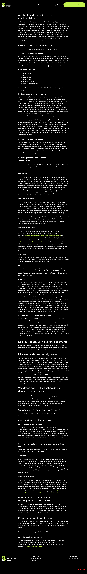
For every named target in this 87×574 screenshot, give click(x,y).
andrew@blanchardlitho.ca (34, 547)
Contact (49, 5)
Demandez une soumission (74, 5)
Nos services (33, 5)
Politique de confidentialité (18, 570)
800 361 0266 (73, 558)
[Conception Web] (81, 570)
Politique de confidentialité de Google (49, 493)
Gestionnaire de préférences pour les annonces (35, 242)
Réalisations (42, 5)
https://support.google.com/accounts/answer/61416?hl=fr (43, 235)
